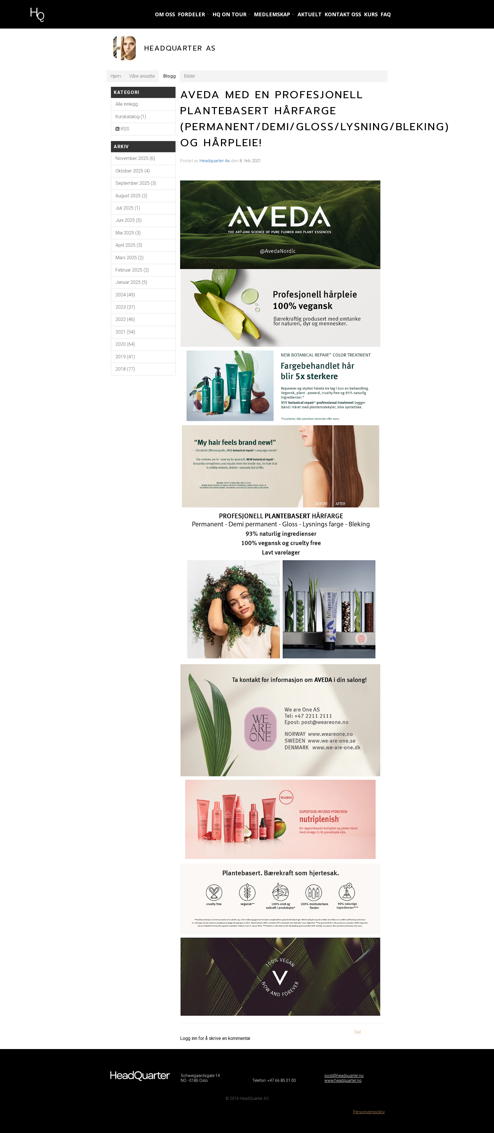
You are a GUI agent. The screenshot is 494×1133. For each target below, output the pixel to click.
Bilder (189, 76)
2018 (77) (125, 369)
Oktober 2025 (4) (132, 171)
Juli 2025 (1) (127, 208)
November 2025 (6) (135, 158)
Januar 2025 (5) (131, 282)
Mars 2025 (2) (129, 257)
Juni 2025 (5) (128, 220)
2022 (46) (125, 319)
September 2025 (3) (135, 183)
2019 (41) (125, 356)
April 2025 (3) (128, 245)
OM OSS (165, 14)
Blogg (169, 76)
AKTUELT (310, 14)
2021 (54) (125, 332)
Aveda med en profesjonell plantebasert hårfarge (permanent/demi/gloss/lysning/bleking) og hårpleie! (314, 119)
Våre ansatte (142, 76)
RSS (124, 129)
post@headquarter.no (344, 1075)
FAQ (386, 14)
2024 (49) (125, 295)
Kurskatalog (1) (130, 116)
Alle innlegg (126, 104)
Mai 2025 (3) (128, 233)
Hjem (116, 76)
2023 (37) (125, 307)
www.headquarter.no (343, 1080)
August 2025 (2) (131, 195)
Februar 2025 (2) (132, 270)
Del (357, 1032)
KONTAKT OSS (342, 14)
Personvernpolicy (369, 1112)
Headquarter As (215, 160)
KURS (371, 14)
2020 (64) (125, 344)
